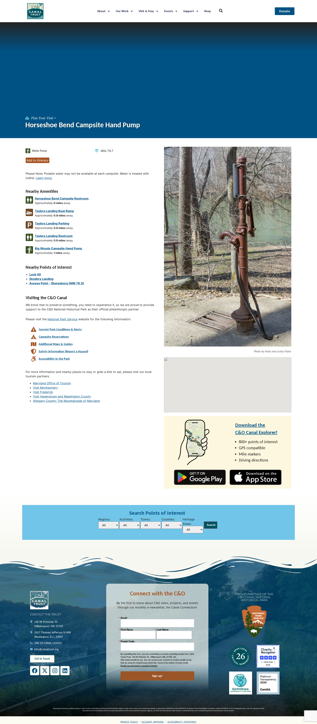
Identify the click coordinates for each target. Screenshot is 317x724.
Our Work (122, 11)
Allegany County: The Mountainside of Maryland (66, 401)
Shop (207, 11)
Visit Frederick (43, 392)
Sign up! (157, 676)
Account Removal (153, 721)
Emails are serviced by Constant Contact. (139, 665)
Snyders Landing (41, 279)
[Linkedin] (65, 670)
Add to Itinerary (37, 160)
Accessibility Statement (182, 721)
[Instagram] (54, 670)
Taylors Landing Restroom (54, 236)
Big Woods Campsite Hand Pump (58, 248)
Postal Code (127, 641)
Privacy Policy (129, 721)
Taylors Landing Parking (52, 223)
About (101, 11)
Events (168, 11)
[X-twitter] (44, 670)
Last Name (162, 629)
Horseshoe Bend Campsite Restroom (62, 198)
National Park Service (62, 319)
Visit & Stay (146, 11)
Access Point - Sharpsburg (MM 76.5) (56, 283)
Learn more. (44, 178)
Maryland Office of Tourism (52, 383)
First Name (127, 629)
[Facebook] (34, 670)
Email (124, 618)
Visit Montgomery (45, 387)
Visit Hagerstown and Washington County (62, 396)
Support (188, 11)
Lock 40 (35, 274)
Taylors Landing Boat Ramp (54, 211)
